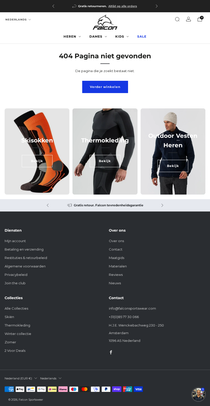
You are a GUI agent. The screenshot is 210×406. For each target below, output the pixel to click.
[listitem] (105, 6)
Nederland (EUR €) (18, 378)
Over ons (116, 241)
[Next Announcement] (156, 6)
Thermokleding (17, 325)
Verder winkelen (105, 87)
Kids (119, 36)
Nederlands (16, 19)
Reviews (116, 275)
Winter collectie (18, 334)
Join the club (15, 283)
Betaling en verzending (24, 249)
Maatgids (116, 258)
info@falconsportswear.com (132, 308)
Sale (141, 36)
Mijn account (15, 241)
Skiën (9, 317)
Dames (95, 36)
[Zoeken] (177, 19)
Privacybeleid (16, 275)
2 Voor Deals (15, 350)
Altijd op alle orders (122, 6)
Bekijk (37, 161)
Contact (115, 249)
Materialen (118, 266)
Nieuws (115, 283)
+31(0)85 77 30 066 (124, 317)
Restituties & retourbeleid (26, 258)
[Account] (188, 19)
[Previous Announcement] (53, 6)
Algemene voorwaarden (25, 266)
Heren (70, 36)
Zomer (10, 342)
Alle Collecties (16, 308)
